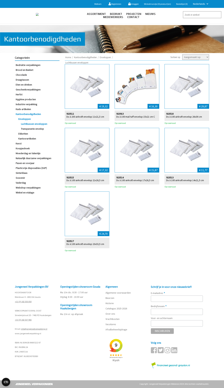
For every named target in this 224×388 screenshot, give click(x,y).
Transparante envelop (32, 128)
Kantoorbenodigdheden (28, 114)
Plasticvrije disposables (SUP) (31, 168)
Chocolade (21, 74)
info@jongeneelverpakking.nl (34, 329)
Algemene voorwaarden (118, 292)
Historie (110, 303)
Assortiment (96, 13)
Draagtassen (22, 79)
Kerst (19, 143)
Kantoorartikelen (27, 138)
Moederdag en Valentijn (28, 153)
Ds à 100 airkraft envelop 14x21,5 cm (185, 180)
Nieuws (150, 13)
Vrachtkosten (113, 319)
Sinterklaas (21, 172)
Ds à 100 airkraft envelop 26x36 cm (184, 116)
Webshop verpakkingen (28, 187)
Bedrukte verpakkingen (28, 65)
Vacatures (111, 324)
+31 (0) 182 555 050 (23, 301)
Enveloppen (24, 119)
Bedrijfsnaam (159, 306)
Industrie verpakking (26, 104)
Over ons (110, 313)
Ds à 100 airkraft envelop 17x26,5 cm (135, 180)
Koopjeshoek (23, 148)
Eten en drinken (24, 84)
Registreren (116, 4)
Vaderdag (21, 182)
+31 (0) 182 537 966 (23, 319)
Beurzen (110, 298)
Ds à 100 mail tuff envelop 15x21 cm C (135, 116)
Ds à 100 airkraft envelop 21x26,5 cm (85, 180)
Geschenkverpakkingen (28, 89)
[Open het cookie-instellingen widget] (6, 382)
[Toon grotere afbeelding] (87, 86)
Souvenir (20, 177)
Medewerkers (113, 17)
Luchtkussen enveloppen (34, 123)
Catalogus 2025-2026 (116, 308)
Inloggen (135, 4)
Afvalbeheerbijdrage (117, 329)
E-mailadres (158, 293)
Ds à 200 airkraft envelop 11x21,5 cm (85, 116)
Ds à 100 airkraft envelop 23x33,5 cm (85, 244)
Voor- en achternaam (162, 318)
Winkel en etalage (25, 192)
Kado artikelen (23, 109)
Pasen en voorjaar (25, 163)
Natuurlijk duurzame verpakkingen (33, 158)
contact (133, 17)
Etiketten (23, 133)
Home (68, 57)
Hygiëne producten (26, 99)
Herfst (19, 94)
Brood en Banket (24, 69)
